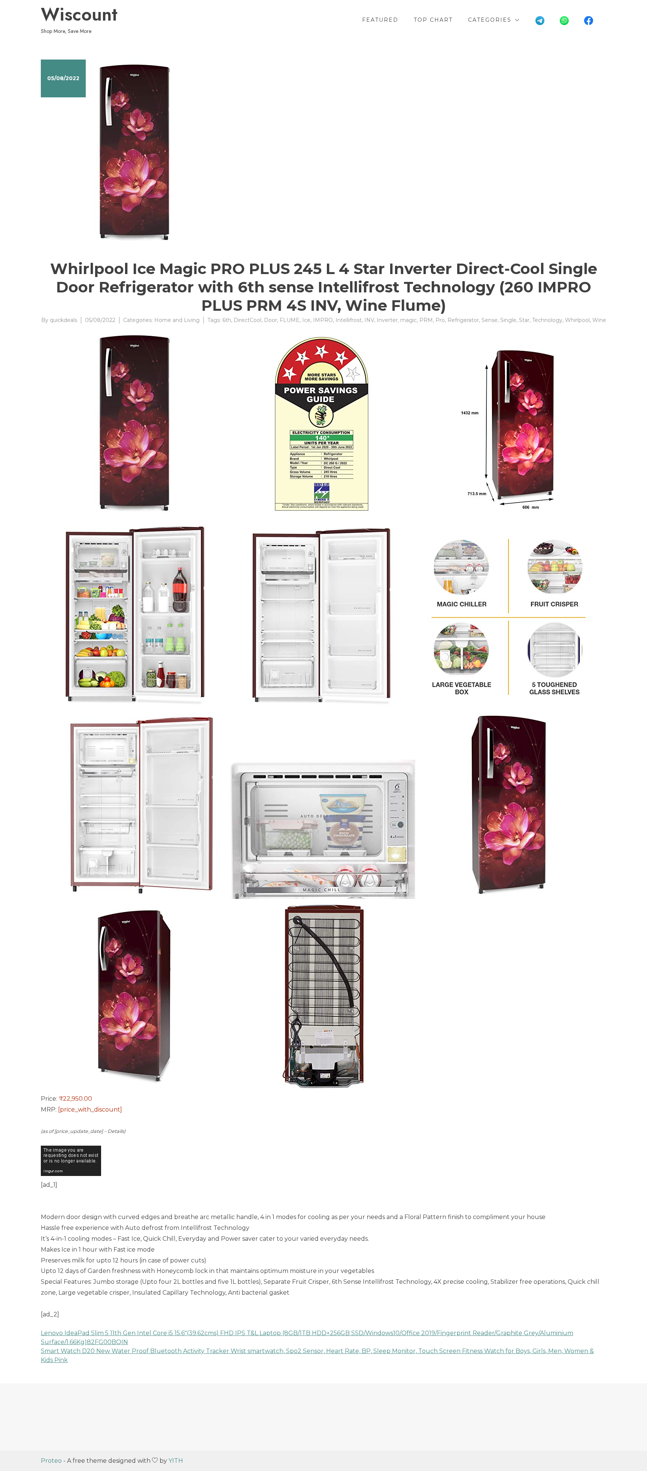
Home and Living (177, 320)
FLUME (290, 320)
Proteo (51, 1460)
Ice (306, 320)
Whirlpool (577, 320)
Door (270, 320)
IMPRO (323, 320)
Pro (440, 320)
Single (508, 320)
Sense (490, 320)
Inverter (387, 320)
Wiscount (79, 15)
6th (226, 320)
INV (369, 320)
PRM (426, 320)
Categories (489, 19)
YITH (175, 1460)
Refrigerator (463, 320)
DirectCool (247, 320)
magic (408, 320)
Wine (599, 320)
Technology (547, 320)
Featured (380, 19)
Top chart (433, 19)
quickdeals (63, 320)
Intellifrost (348, 320)
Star (524, 320)
